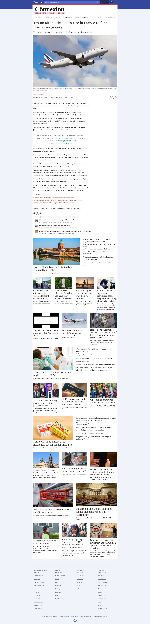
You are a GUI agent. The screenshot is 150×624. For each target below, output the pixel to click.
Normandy (58, 585)
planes (53, 209)
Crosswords (80, 572)
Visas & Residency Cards (81, 17)
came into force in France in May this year (54, 188)
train (42, 209)
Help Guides (48, 17)
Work (99, 605)
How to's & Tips (102, 585)
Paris (56, 582)
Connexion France (39, 570)
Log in (115, 2)
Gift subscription (38, 576)
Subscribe (105, 2)
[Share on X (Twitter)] (113, 97)
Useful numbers (38, 608)
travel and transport (73, 209)
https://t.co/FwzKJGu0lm (68, 141)
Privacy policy (74, 616)
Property (100, 17)
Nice (56, 595)
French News (38, 17)
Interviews (79, 582)
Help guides (37, 579)
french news (60, 209)
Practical (57, 17)
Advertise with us (38, 602)
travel (36, 209)
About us (36, 592)
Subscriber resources (39, 585)
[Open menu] (111, 17)
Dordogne (58, 592)
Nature (78, 585)
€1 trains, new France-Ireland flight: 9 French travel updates (53, 203)
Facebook (75, 621)
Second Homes (102, 579)
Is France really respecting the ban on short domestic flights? (54, 198)
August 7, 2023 (67, 143)
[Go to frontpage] (49, 10)
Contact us (37, 595)
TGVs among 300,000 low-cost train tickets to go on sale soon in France (57, 200)
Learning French (102, 599)
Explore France (81, 576)
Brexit (99, 602)
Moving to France (102, 608)
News (57, 570)
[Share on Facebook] (110, 97)
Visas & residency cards (104, 582)
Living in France (102, 595)
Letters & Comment (60, 576)
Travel (57, 579)
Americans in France (103, 612)
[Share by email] (115, 97)
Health (100, 592)
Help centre (37, 599)
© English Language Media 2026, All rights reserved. (55, 616)
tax (47, 209)
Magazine (79, 570)
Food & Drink (80, 579)
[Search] (97, 2)
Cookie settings (97, 616)
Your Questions (67, 17)
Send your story (38, 605)
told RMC (38, 121)
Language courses (39, 582)
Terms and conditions (85, 616)
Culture (79, 589)
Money (93, 17)
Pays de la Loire (59, 599)
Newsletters (37, 589)
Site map (105, 616)
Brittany (57, 589)
